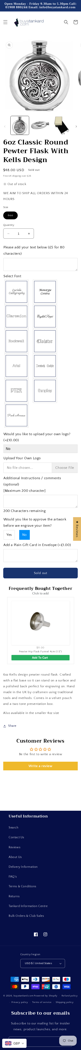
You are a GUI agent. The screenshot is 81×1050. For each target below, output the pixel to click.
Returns (14, 896)
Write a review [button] (40, 766)
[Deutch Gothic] (45, 366)
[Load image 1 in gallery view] (20, 125)
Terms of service (42, 1002)
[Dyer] (16, 390)
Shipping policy (65, 1002)
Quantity (8, 224)
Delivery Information (23, 867)
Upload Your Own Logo (22, 458)
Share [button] (12, 726)
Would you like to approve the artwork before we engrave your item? (34, 522)
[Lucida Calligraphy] (16, 292)
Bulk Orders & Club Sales (26, 916)
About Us (15, 857)
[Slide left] (5, 126)
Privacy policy (19, 1002)
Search (14, 827)
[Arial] (16, 366)
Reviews (14, 847)
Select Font (12, 276)
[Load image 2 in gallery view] (40, 125)
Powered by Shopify (45, 995)
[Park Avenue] (16, 415)
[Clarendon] (16, 316)
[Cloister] (45, 341)
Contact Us (16, 837)
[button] (5, 22)
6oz (13, 216)
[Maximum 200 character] (32, 484)
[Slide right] (76, 126)
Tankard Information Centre (28, 906)
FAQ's (13, 876)
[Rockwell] (16, 341)
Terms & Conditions (22, 886)
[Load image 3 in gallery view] (61, 125)
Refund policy (70, 995)
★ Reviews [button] (77, 529)
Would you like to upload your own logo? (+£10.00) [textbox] (36, 437)
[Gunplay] (45, 390)
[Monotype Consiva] (45, 292)
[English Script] (45, 316)
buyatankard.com (23, 995)
